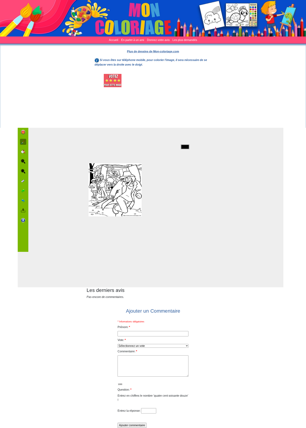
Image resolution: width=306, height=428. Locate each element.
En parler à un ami (132, 39)
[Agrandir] (23, 161)
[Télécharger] (23, 210)
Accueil (113, 39)
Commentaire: (127, 351)
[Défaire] (23, 200)
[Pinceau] (23, 142)
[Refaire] (23, 191)
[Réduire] (23, 171)
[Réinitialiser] (23, 132)
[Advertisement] (173, 99)
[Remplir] (23, 151)
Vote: (122, 340)
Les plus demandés (184, 39)
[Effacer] (23, 181)
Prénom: (124, 327)
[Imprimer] (23, 220)
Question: (124, 389)
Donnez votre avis (158, 39)
